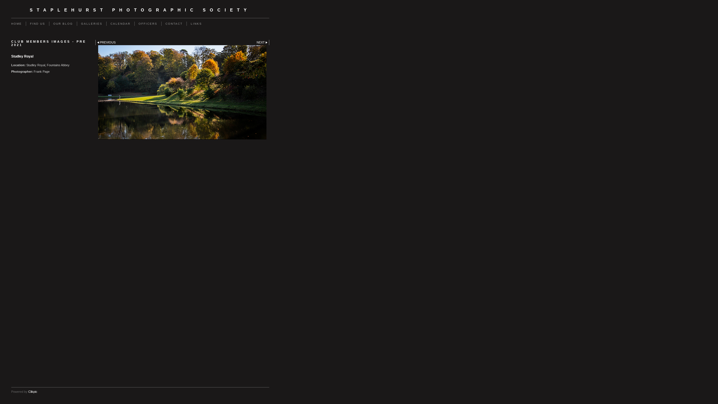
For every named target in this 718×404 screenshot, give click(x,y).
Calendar (120, 23)
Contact (174, 23)
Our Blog (63, 23)
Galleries (91, 23)
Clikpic (32, 391)
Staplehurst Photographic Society (140, 10)
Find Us (37, 23)
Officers (148, 23)
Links (196, 23)
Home (16, 23)
